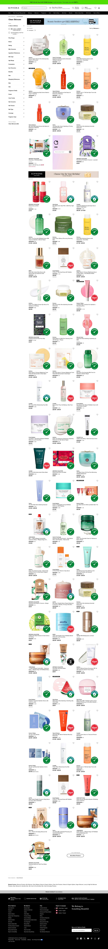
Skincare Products (21, 884)
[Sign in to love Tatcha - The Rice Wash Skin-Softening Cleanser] (49, 480)
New (9, 13)
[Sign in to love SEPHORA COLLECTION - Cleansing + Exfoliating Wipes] (49, 136)
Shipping (41, 913)
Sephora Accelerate (12, 927)
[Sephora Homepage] (13, 8)
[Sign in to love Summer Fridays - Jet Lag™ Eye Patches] (49, 710)
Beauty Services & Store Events (30, 919)
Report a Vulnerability (12, 931)
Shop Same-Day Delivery (29, 931)
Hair (50, 13)
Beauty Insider (27, 907)
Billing (41, 915)
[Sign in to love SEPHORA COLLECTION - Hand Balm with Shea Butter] (73, 644)
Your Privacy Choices (36, 939)
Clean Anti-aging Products (50, 886)
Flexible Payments (43, 927)
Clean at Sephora (11, 16)
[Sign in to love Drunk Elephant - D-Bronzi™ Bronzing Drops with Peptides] (73, 775)
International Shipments (44, 917)
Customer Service (43, 907)
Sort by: (94, 28)
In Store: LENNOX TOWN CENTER (17, 29)
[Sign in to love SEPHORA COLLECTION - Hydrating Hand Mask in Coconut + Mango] (49, 579)
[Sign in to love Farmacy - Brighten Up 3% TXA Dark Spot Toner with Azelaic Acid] (97, 743)
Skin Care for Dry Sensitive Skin (36, 886)
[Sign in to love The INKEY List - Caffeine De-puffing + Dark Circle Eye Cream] (97, 414)
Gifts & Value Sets (79, 13)
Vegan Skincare (79, 884)
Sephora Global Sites (12, 923)
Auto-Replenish (27, 921)
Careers (9, 911)
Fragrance (43, 13)
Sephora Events (11, 919)
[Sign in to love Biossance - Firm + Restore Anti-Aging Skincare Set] (49, 807)
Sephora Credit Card (28, 909)
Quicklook (39, 54)
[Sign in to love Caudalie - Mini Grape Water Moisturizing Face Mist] (49, 381)
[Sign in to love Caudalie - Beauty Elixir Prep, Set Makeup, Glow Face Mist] (73, 381)
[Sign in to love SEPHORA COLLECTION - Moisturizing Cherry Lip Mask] (73, 448)
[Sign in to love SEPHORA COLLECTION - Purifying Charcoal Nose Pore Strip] (49, 314)
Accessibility (42, 929)
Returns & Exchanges (44, 909)
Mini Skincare (29, 884)
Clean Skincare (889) (14, 123)
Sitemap (29, 939)
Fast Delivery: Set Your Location (18, 33)
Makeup (30, 13)
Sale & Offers (97, 13)
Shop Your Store (27, 929)
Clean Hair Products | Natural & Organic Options (64, 884)
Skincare (37, 13)
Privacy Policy (11, 939)
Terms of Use (17, 939)
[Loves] (95, 8)
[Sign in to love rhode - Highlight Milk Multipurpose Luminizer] (97, 611)
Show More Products (75, 855)
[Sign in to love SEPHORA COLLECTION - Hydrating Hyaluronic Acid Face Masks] (49, 840)
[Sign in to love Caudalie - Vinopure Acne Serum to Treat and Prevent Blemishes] (97, 710)
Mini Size (64, 13)
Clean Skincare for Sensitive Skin (20, 886)
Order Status (26, 913)
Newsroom (10, 909)
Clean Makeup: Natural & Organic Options (42, 884)
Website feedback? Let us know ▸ (54, 892)
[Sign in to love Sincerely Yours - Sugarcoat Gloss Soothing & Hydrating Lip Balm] (97, 314)
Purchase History (27, 915)
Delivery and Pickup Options (45, 911)
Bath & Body (56, 13)
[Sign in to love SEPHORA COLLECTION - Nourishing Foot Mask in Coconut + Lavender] (97, 136)
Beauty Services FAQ (44, 921)
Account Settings (27, 917)
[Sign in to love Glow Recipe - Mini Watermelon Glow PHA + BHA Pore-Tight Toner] (73, 181)
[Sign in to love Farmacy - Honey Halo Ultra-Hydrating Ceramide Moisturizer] (97, 579)
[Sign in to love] (97, 35)
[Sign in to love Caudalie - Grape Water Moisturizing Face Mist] (73, 743)
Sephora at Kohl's (43, 923)
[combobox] (34, 8)
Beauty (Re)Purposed (12, 929)
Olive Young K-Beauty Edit (19, 13)
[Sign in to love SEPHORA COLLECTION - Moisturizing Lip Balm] (49, 181)
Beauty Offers (26, 923)
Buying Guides (43, 919)
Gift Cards (88, 13)
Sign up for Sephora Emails (78, 927)
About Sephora (11, 907)
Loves (25, 927)
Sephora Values (11, 913)
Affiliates (10, 917)
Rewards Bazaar (27, 925)
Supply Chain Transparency (13, 915)
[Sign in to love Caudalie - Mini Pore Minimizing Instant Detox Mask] (49, 448)
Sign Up (96, 930)
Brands (70, 13)
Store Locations (43, 925)
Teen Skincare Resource (45, 931)
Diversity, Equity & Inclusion (13, 925)
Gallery (25, 911)
